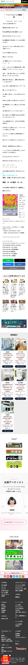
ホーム (2, 10)
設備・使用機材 (19, 590)
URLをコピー (14, 268)
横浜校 (3, 608)
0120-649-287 (7, 357)
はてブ (19, 264)
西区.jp (17, 643)
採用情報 (17, 633)
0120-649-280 (7, 389)
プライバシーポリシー (20, 637)
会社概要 (17, 635)
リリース (3, 588)
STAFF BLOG (9, 10)
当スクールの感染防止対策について (14, 573)
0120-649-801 (20, 357)
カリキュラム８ (19, 587)
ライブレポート (5, 594)
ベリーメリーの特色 (20, 585)
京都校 (3, 612)
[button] (3, 506)
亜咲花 (3, 635)
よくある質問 (18, 624)
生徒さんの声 (4, 618)
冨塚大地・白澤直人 (6, 639)
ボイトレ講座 (4, 592)
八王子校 (3, 606)
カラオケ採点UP (19, 608)
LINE (8, 260)
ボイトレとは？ (19, 606)
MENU (25, 1)
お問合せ (17, 625)
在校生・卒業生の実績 (6, 641)
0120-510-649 (7, 421)
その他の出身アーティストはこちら (14, 522)
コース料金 (18, 604)
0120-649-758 (20, 388)
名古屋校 (3, 610)
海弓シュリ (4, 637)
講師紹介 (17, 597)
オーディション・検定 (20, 588)
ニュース (3, 587)
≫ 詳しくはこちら (7, 366)
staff (15, 21)
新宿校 (3, 604)
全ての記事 (4, 585)
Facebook (8, 264)
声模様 (3, 596)
